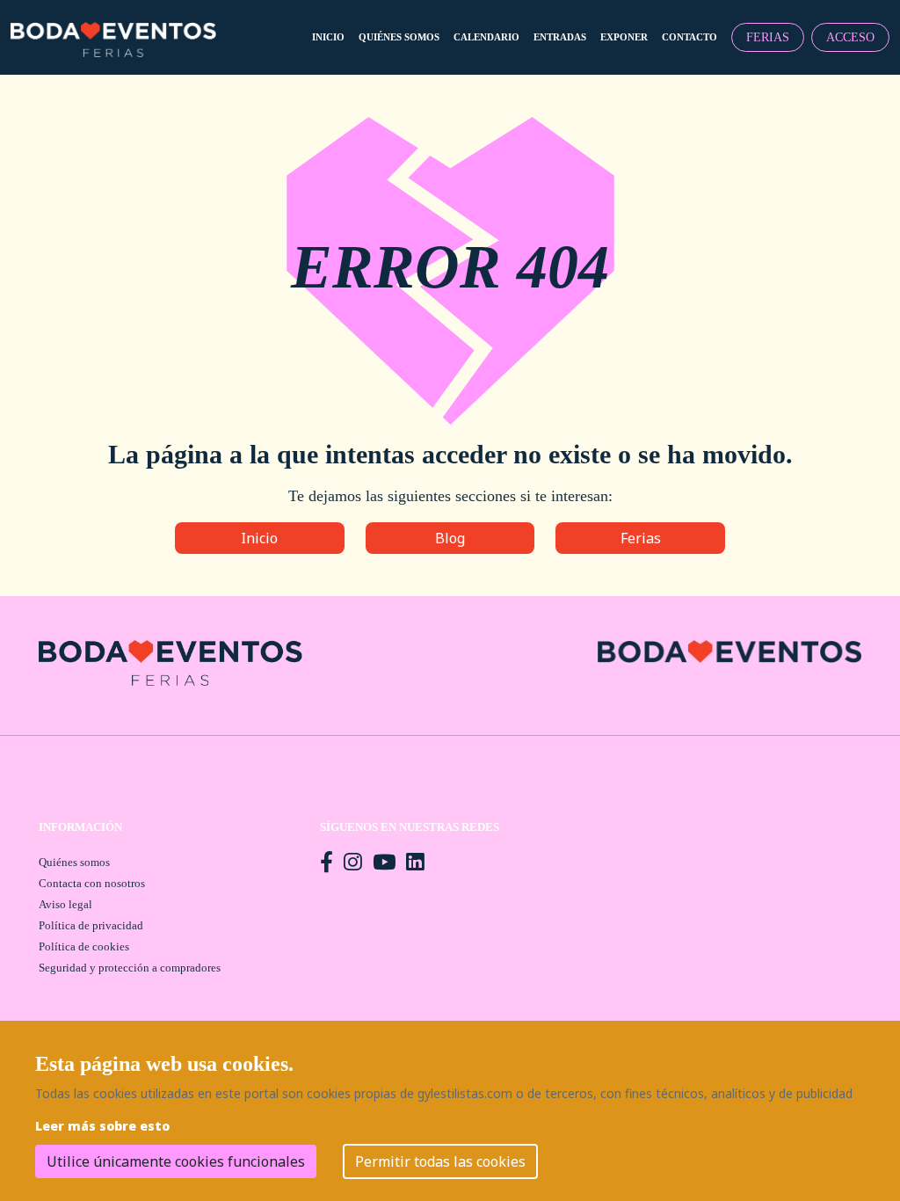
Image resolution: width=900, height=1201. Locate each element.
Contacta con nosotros (92, 883)
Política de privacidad (91, 925)
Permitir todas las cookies (440, 1161)
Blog (450, 538)
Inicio (259, 538)
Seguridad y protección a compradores (130, 967)
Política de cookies (84, 946)
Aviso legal (65, 904)
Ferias (641, 538)
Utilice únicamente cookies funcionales (176, 1161)
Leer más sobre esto (102, 1125)
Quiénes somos (74, 862)
